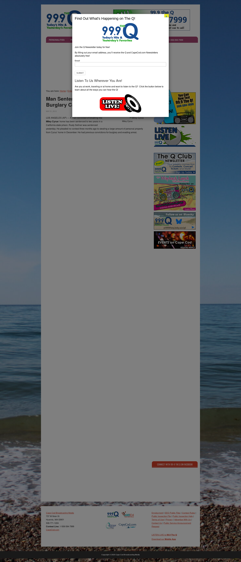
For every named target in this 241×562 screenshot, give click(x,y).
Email (77, 61)
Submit (80, 73)
